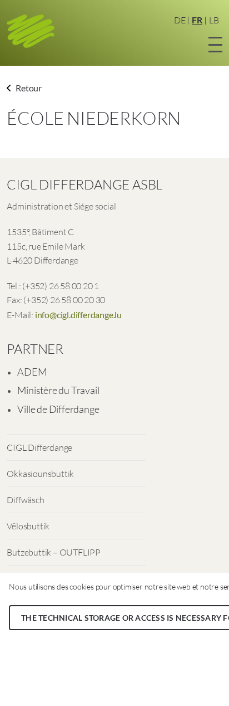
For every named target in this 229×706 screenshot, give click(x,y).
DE (180, 20)
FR (197, 19)
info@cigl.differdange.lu (78, 314)
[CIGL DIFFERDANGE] (32, 32)
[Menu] (215, 43)
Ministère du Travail (58, 390)
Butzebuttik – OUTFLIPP (54, 552)
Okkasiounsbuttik (40, 473)
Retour (28, 87)
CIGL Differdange (39, 447)
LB (214, 20)
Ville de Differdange (58, 409)
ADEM (31, 372)
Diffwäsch (25, 499)
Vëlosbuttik (28, 526)
